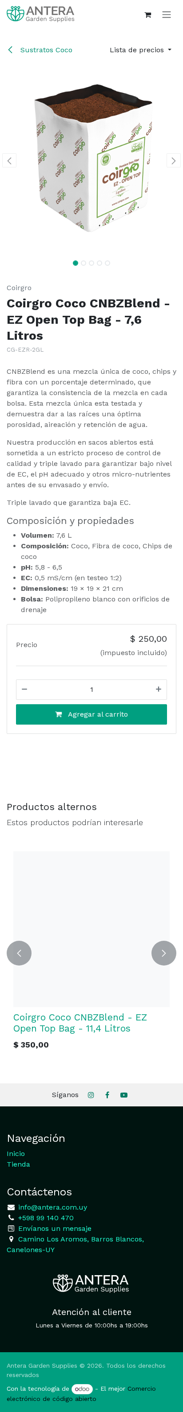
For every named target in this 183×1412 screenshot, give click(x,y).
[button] (140, 50)
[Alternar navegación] (166, 14)
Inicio (16, 1153)
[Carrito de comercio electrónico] (147, 14)
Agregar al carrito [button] (97, 714)
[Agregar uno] (159, 689)
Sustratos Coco (45, 50)
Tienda (18, 1164)
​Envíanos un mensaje (55, 1228)
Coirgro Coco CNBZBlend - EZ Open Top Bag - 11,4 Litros (80, 1023)
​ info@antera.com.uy (51, 1207)
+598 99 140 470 (45, 1218)
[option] (91, 953)
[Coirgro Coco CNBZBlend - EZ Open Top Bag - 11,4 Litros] (91, 929)
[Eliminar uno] (24, 689)
